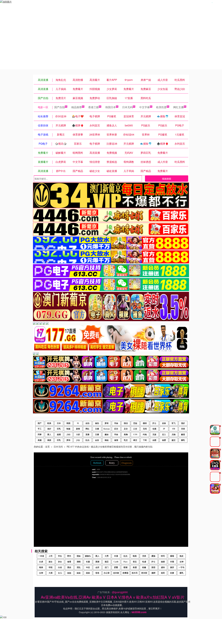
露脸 (153, 556)
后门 (107, 567)
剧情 (78, 429)
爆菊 (172, 556)
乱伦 (87, 440)
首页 (47, 446)
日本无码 (127, 107)
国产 (40, 423)
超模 (59, 434)
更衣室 (144, 573)
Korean (107, 429)
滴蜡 (79, 562)
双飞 (174, 423)
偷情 (116, 440)
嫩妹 (107, 434)
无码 (145, 429)
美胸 (126, 434)
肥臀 (116, 567)
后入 (164, 434)
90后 (88, 567)
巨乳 (59, 429)
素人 (49, 434)
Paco (125, 562)
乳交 (126, 440)
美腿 (40, 440)
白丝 (60, 567)
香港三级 (93, 107)
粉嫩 (144, 567)
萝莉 (107, 423)
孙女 (60, 562)
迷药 (163, 573)
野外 (69, 556)
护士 (154, 423)
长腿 (88, 562)
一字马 (181, 567)
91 (78, 423)
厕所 (172, 567)
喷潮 (125, 567)
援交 (174, 440)
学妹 (116, 423)
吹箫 (172, 573)
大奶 (78, 434)
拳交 (135, 440)
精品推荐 (76, 107)
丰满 (116, 556)
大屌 (50, 573)
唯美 (135, 556)
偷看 (69, 562)
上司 (50, 556)
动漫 (154, 429)
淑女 (50, 562)
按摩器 (125, 573)
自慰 (154, 440)
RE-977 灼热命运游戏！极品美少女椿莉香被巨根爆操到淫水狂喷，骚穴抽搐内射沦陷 (109, 446)
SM (173, 429)
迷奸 (49, 429)
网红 (87, 429)
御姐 (107, 440)
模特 (145, 423)
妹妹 (79, 573)
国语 (153, 567)
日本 (59, 423)
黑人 (97, 556)
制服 (68, 429)
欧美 (49, 423)
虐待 (163, 567)
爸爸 (97, 573)
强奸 (183, 423)
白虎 (41, 562)
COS (135, 434)
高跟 (49, 440)
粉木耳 (135, 573)
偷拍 (97, 423)
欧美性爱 (161, 107)
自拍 (87, 423)
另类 (183, 429)
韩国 (68, 423)
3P (164, 429)
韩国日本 (110, 107)
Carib (116, 562)
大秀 (107, 556)
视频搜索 (166, 178)
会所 (97, 567)
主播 (97, 429)
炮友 (181, 556)
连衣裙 (116, 573)
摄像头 (88, 556)
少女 (78, 440)
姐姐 (69, 573)
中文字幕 (144, 107)
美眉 (135, 567)
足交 (126, 429)
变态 (135, 562)
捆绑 (153, 573)
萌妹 (79, 556)
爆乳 (183, 440)
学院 (50, 567)
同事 (40, 434)
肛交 (116, 429)
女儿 (60, 573)
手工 (40, 429)
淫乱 (79, 567)
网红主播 (178, 107)
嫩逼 (183, 434)
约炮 (145, 434)
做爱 (164, 440)
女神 (181, 562)
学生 (60, 556)
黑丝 (69, 567)
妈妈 (88, 573)
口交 (135, 429)
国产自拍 (59, 107)
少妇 (68, 434)
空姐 (135, 423)
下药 (145, 440)
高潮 (97, 562)
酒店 (107, 562)
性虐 (144, 562)
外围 (172, 562)
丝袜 (164, 423)
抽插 (163, 562)
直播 (87, 434)
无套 (154, 434)
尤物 (174, 434)
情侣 (126, 423)
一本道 (41, 556)
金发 (97, 440)
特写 (163, 556)
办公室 (107, 573)
